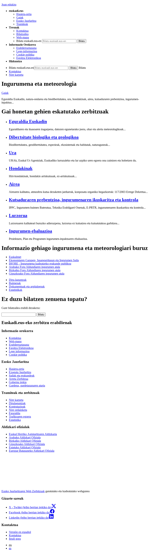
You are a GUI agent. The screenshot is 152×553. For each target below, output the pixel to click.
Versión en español (20, 532)
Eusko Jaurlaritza (26, 20)
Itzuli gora (15, 538)
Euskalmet (15, 256)
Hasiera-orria (24, 14)
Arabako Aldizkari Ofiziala (25, 437)
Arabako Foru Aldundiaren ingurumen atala (34, 266)
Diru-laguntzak (18, 279)
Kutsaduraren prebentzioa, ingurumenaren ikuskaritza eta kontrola (73, 199)
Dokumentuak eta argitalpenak (27, 286)
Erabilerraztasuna (26, 48)
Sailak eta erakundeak (21, 375)
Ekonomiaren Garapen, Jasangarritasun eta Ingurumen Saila (44, 260)
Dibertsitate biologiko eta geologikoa (44, 137)
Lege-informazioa (26, 51)
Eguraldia (14, 413)
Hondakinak (20, 168)
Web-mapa (22, 37)
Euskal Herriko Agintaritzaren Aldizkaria (33, 434)
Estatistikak (15, 289)
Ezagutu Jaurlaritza (20, 372)
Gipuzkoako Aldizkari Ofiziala (27, 444)
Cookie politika (25, 54)
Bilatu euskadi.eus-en (28, 40)
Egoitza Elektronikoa (28, 57)
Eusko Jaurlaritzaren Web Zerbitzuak (23, 491)
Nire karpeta (16, 74)
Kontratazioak (17, 406)
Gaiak (19, 17)
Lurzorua (18, 215)
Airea (14, 184)
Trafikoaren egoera (20, 416)
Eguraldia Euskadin (28, 121)
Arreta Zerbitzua (18, 378)
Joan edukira (8, 4)
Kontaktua (22, 30)
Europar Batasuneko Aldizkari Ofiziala (31, 450)
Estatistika (15, 419)
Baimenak (15, 283)
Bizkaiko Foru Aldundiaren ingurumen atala (34, 270)
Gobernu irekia (18, 382)
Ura (12, 152)
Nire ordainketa (18, 409)
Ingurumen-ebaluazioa (30, 231)
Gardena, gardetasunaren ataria (27, 385)
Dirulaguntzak (17, 403)
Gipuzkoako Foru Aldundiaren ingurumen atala (36, 273)
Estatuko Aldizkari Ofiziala (25, 447)
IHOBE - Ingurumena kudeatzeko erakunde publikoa (40, 263)
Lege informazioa (19, 351)
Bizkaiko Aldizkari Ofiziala (25, 440)
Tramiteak (22, 24)
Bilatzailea (22, 34)
